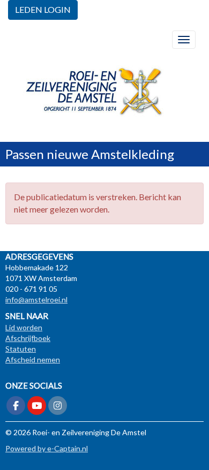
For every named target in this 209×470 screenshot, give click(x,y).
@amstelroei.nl (36, 299)
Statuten (20, 348)
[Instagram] (57, 406)
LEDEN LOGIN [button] (43, 9)
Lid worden (23, 327)
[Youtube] (36, 406)
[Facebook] (15, 406)
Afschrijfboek (27, 338)
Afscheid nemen (32, 359)
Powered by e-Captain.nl (46, 448)
